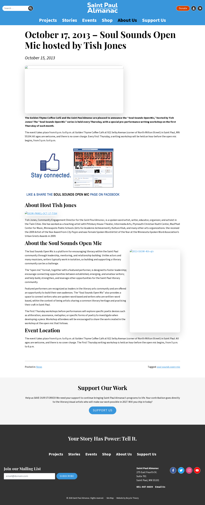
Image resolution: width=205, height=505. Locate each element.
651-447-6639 (144, 487)
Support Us (154, 20)
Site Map (110, 498)
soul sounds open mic (168, 367)
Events (89, 20)
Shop (107, 20)
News (39, 367)
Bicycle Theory (132, 498)
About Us (127, 20)
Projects (48, 20)
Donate (183, 8)
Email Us (160, 487)
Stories (69, 20)
